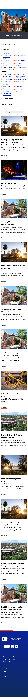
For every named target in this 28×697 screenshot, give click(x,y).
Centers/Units (7, 98)
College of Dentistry (20, 74)
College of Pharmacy (21, 79)
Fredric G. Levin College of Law (19, 64)
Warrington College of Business (21, 68)
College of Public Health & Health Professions (7, 83)
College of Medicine (7, 76)
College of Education (21, 55)
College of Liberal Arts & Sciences (8, 64)
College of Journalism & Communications (21, 61)
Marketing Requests (9, 662)
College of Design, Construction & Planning (7, 57)
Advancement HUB (8, 657)
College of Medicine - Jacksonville (21, 77)
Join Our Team (7, 669)
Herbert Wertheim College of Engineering (8, 68)
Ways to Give (6, 104)
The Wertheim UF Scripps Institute (7, 94)
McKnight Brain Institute (6, 87)
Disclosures (6, 674)
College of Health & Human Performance (8, 61)
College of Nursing (7, 79)
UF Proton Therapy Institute (20, 90)
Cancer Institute (7, 74)
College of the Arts (20, 52)
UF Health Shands (20, 86)
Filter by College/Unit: (14, 110)
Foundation (6, 671)
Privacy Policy (7, 676)
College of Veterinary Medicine (21, 82)
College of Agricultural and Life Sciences (8, 52)
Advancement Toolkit (9, 659)
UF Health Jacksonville (6, 90)
